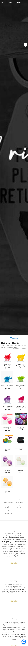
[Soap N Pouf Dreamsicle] (7, 356)
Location (9, 2)
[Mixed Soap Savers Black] (21, 440)
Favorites (19, 508)
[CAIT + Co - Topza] (7, 482)
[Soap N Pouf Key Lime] (21, 377)
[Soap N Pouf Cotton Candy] (7, 398)
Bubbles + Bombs (12, 347)
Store (2, 345)
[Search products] (25, 45)
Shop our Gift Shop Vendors (14, 345)
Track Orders (8, 508)
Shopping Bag (8, 513)
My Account (19, 502)
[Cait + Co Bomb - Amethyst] (7, 461)
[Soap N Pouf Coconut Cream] (7, 377)
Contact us (18, 2)
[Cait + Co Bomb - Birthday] (21, 461)
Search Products (8, 502)
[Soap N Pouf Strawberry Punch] (21, 398)
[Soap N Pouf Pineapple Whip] (21, 356)
